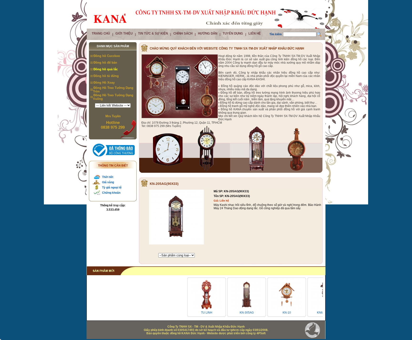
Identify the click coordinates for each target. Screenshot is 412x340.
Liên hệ (254, 33)
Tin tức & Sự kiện (153, 33)
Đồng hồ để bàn (105, 62)
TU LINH (200, 312)
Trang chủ (101, 33)
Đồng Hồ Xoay (104, 82)
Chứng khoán (111, 192)
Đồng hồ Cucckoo (106, 56)
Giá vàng (108, 182)
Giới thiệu (124, 33)
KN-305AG (240, 312)
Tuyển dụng (233, 33)
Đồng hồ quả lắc (105, 69)
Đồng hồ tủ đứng (106, 76)
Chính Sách (182, 33)
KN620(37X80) (320, 312)
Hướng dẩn (207, 33)
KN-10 (280, 312)
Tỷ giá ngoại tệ (112, 187)
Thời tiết (107, 177)
